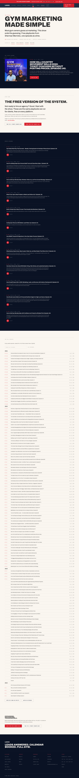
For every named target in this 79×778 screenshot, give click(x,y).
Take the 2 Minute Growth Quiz (14, 124)
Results (19, 5)
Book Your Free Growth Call (33, 124)
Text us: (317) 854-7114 (67, 759)
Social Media (8, 761)
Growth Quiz (35, 761)
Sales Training (8, 769)
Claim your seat (59, 1)
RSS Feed (32, 42)
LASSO (7, 5)
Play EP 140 (34, 77)
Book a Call (57, 5)
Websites (7, 764)
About (38, 5)
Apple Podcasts (19, 42)
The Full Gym (36, 759)
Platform (13, 5)
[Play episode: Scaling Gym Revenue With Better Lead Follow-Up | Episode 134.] (7, 227)
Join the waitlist (11, 120)
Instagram (49, 759)
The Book (33, 5)
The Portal (7, 766)
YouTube (27, 42)
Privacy (63, 764)
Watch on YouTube (27, 700)
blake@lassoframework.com (52, 764)
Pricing (24, 5)
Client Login (47, 5)
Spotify (13, 42)
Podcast (43, 5)
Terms (63, 766)
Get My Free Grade (68, 5)
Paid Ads (7, 756)
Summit (29, 5)
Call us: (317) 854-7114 (67, 761)
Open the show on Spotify (12, 700)
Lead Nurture (8, 759)
